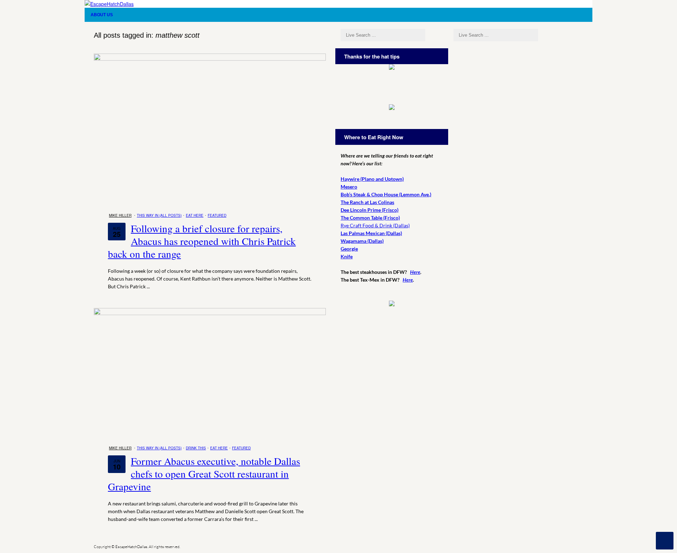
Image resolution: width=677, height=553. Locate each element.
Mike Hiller (120, 215)
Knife (347, 256)
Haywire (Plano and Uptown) (372, 179)
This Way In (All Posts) (159, 215)
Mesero (349, 187)
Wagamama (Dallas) (362, 241)
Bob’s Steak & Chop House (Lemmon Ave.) (386, 194)
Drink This (196, 448)
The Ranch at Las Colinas (367, 202)
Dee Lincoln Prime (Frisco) (369, 210)
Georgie (349, 249)
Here (415, 272)
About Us (102, 14)
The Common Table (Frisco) (370, 218)
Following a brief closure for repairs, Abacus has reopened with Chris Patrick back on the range (202, 240)
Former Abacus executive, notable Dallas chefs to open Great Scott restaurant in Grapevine (204, 473)
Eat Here (194, 215)
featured (217, 215)
